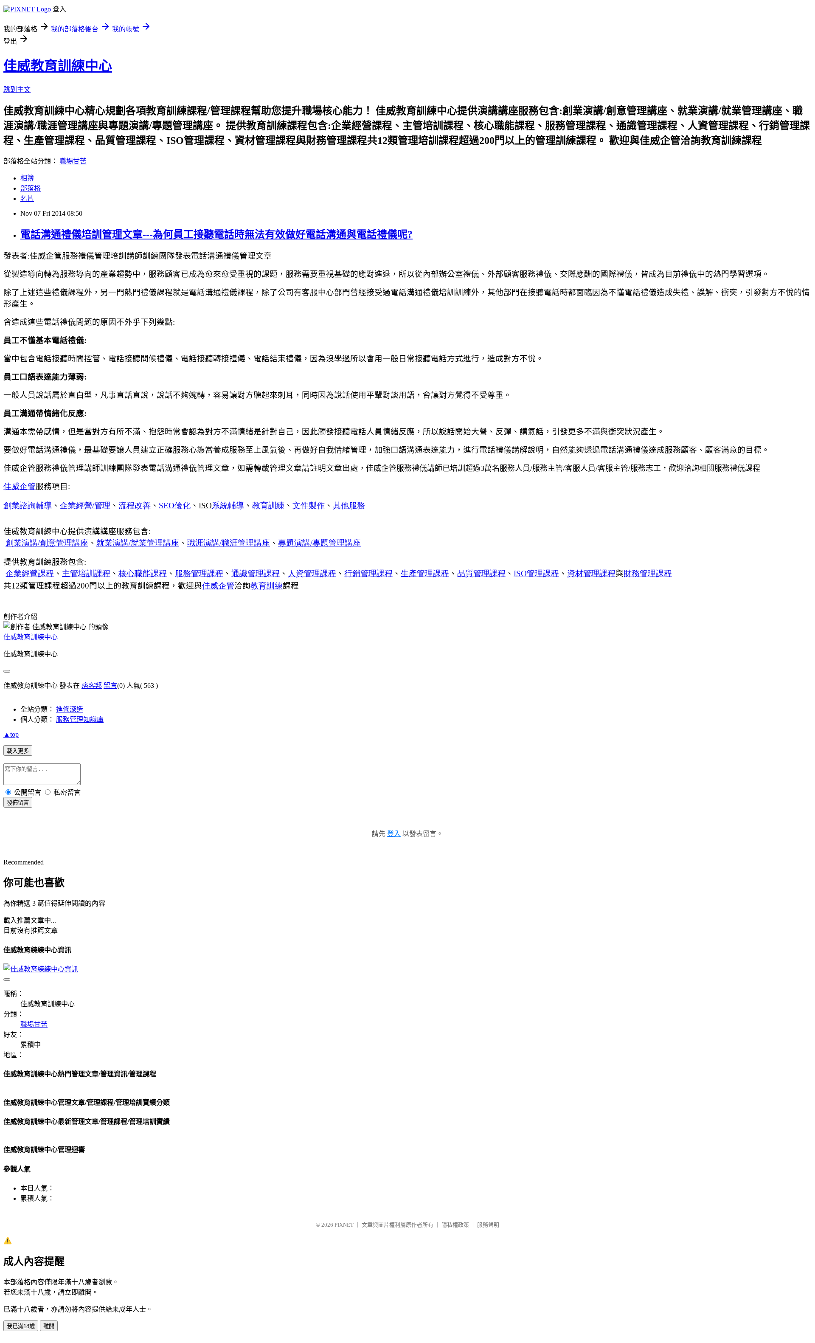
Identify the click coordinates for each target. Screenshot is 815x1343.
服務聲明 (488, 1225)
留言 (110, 685)
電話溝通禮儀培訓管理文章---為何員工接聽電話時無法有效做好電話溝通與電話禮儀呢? (216, 234)
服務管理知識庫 (80, 719)
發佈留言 (18, 803)
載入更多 (18, 751)
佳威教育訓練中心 (57, 65)
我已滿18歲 (21, 1326)
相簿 (27, 178)
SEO (175, 505)
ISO (536, 573)
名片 (27, 198)
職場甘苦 (73, 161)
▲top (11, 734)
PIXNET (344, 1225)
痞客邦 (92, 685)
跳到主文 (17, 89)
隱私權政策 (455, 1225)
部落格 (30, 188)
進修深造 (69, 709)
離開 (48, 1326)
